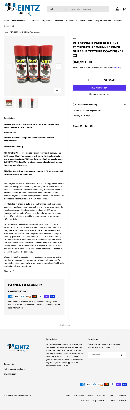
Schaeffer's (71, 20)
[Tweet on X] (81, 126)
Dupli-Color (47, 20)
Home (6, 20)
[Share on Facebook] (86, 126)
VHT (74, 38)
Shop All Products (103, 20)
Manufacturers (79, 395)
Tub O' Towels (86, 20)
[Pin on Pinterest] (91, 126)
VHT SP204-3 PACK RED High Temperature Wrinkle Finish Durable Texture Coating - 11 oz (25, 32)
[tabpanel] (34, 198)
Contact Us (9, 25)
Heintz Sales (13, 395)
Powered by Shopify (24, 395)
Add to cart (109, 80)
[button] (124, 9)
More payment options (99, 94)
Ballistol (35, 20)
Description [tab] (9, 118)
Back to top (65, 325)
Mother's (59, 20)
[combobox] (78, 9)
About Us (118, 20)
